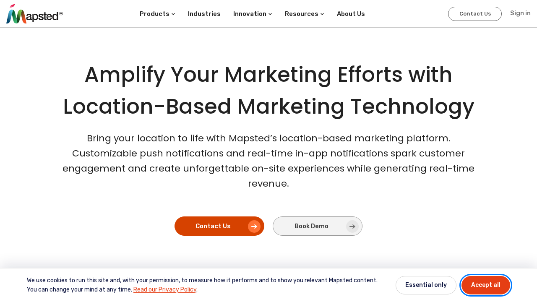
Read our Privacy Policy (164, 289)
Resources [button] (301, 14)
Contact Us (475, 13)
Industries (204, 14)
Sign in (520, 13)
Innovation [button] (249, 14)
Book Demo (311, 226)
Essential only (426, 285)
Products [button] (154, 14)
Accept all (486, 285)
